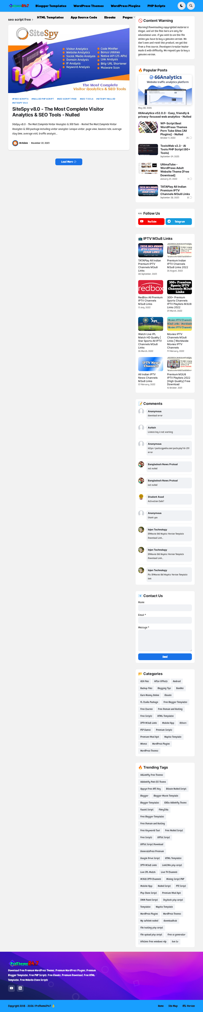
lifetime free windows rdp (153, 941)
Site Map (173, 1006)
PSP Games (145, 730)
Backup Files (146, 688)
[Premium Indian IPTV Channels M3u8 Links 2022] (179, 250)
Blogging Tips (164, 688)
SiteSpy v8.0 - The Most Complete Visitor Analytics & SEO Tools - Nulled (58, 112)
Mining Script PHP (175, 879)
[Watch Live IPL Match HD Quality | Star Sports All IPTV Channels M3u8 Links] (150, 324)
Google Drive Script (150, 858)
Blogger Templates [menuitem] (50, 6)
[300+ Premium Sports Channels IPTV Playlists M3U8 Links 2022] (179, 287)
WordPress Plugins (161, 743)
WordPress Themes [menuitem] (89, 6)
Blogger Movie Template (166, 795)
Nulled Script (164, 886)
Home (161, 1006)
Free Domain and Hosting (170, 709)
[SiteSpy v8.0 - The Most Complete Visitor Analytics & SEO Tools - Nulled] (68, 59)
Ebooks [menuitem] (110, 17)
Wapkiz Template (172, 736)
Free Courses (146, 709)
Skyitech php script (173, 900)
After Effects (161, 681)
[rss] (20, 988)
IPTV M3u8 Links (148, 723)
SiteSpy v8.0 (20, 103)
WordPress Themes (149, 750)
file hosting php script (151, 927)
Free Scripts (20, 99)
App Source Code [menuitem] (84, 17)
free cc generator (176, 934)
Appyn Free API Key (150, 788)
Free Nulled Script (174, 830)
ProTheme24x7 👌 (45, 1006)
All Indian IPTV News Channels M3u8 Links (148, 378)
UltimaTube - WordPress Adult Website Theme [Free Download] (174, 170)
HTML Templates (165, 716)
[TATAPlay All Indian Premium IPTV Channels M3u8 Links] (148, 190)
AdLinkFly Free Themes (151, 775)
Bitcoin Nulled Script (176, 788)
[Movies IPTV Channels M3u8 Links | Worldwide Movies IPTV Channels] (179, 324)
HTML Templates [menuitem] (50, 17)
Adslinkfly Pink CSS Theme (153, 781)
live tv (175, 941)
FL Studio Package (149, 702)
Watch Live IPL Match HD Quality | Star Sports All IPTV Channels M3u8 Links (150, 340)
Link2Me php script (172, 865)
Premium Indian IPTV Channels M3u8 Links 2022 (177, 264)
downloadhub (170, 920)
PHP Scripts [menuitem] (156, 6)
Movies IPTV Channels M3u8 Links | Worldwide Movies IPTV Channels (178, 340)
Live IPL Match (148, 872)
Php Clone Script (148, 893)
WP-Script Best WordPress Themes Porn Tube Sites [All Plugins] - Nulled (173, 129)
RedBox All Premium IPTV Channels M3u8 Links (150, 301)
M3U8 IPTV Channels (150, 879)
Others (183, 723)
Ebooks (168, 695)
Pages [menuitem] (128, 17)
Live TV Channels (169, 872)
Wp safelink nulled (149, 920)
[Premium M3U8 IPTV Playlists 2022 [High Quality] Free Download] (179, 364)
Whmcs (143, 743)
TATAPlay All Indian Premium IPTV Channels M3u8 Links (175, 190)
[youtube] (11, 988)
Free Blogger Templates (175, 702)
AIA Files (144, 681)
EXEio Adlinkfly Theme (175, 802)
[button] (182, 6)
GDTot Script (163, 837)
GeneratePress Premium (152, 851)
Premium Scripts (164, 730)
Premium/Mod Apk (149, 736)
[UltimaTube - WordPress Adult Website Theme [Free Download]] (148, 168)
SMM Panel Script (149, 900)
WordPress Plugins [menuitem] (125, 6)
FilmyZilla (163, 809)
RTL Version (189, 1006)
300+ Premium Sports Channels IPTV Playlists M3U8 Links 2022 (179, 302)
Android (177, 681)
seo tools (87, 99)
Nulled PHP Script (43, 99)
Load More (67, 161)
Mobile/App (168, 723)
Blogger (144, 795)
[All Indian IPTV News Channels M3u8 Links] (150, 364)
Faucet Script (146, 809)
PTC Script (181, 886)
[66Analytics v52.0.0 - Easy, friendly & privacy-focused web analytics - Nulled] (165, 90)
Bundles (180, 688)
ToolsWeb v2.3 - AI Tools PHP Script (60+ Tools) (175, 149)
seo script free (67, 99)
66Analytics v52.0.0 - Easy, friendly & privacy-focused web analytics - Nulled (164, 114)
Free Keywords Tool (150, 830)
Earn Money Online (149, 695)
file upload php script (151, 934)
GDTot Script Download (151, 844)
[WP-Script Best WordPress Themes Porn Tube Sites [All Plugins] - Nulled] (148, 127)
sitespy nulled (106, 99)
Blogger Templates (149, 802)
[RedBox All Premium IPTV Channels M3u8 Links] (150, 287)
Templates (145, 906)
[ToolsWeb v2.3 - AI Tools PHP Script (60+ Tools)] (148, 149)
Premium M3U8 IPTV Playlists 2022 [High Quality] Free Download (178, 379)
